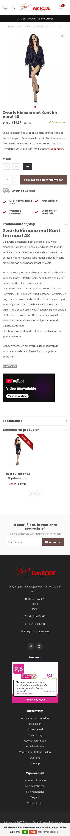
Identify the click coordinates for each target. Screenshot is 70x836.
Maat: (7, 159)
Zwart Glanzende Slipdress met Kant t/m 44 (17, 478)
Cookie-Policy (35, 735)
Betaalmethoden (35, 746)
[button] (35, 107)
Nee (33, 832)
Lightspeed (59, 822)
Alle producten (35, 803)
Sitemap (35, 763)
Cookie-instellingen (35, 740)
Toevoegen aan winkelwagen (43, 180)
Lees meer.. (57, 148)
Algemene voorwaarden (35, 718)
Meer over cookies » (49, 832)
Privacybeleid (35, 729)
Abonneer (55, 542)
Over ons (35, 757)
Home (11, 26)
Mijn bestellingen (35, 786)
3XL (27, 166)
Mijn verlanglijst (35, 791)
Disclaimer (35, 723)
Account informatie (35, 780)
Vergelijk (35, 797)
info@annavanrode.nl (36, 631)
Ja (25, 832)
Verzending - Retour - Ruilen (35, 752)
